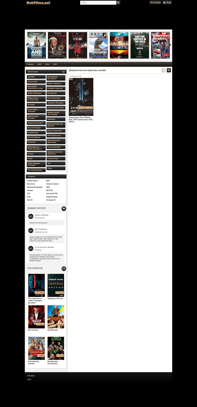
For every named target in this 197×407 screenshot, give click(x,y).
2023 (55, 64)
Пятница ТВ (50, 200)
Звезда (30, 190)
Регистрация (155, 3)
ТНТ (28, 194)
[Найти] (118, 3)
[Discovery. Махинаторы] (160, 45)
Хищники (38, 250)
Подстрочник (40, 218)
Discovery (31, 184)
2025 (39, 64)
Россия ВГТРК (51, 194)
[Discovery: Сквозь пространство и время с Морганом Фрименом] (57, 45)
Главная (30, 64)
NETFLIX (49, 190)
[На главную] (38, 2)
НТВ (28, 197)
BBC (48, 181)
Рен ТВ (30, 200)
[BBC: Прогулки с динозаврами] (98, 45)
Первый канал (52, 197)
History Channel (52, 184)
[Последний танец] (77, 45)
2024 (47, 64)
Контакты (31, 375)
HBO (48, 187)
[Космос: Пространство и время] (119, 45)
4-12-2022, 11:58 (75, 76)
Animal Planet (32, 181)
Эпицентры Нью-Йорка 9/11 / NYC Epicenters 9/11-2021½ (81, 119)
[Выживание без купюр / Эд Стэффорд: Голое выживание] (36, 45)
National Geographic (35, 187)
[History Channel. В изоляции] (139, 45)
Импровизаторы (41, 232)
